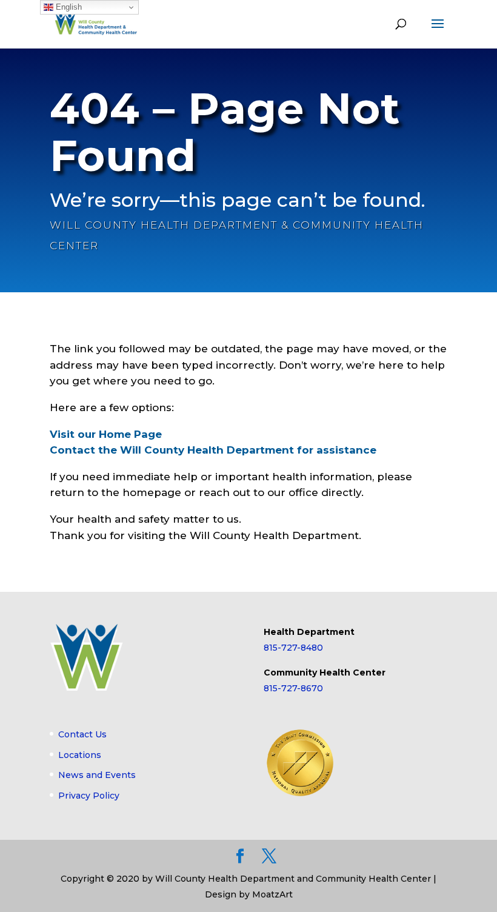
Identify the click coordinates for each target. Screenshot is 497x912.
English (67, 7)
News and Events (97, 775)
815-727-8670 (293, 688)
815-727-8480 (293, 647)
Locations (79, 754)
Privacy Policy (88, 795)
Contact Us (82, 734)
